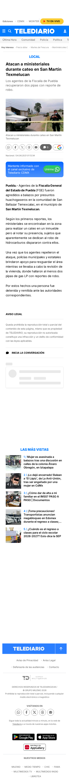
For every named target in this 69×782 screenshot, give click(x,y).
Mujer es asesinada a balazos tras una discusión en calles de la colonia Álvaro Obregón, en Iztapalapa (43, 462)
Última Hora (9, 39)
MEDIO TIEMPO (32, 766)
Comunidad (28, 39)
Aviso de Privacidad (27, 660)
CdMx (20, 21)
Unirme (49, 169)
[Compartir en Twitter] (22, 147)
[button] (58, 147)
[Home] (34, 31)
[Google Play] (23, 737)
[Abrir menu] (3, 31)
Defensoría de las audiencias (28, 667)
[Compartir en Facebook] (15, 147)
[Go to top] (61, 648)
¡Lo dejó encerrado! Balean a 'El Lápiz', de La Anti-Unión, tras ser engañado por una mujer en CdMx (43, 480)
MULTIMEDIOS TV (23, 771)
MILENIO (16, 766)
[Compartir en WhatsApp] (9, 147)
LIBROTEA (36, 776)
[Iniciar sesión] (65, 31)
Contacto (54, 667)
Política (57, 39)
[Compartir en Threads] (29, 147)
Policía (44, 39)
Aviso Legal (49, 660)
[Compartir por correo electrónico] (36, 147)
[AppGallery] (34, 747)
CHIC (47, 766)
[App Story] (47, 737)
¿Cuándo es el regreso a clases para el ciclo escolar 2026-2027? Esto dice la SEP (42, 532)
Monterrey (36, 21)
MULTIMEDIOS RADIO (47, 771)
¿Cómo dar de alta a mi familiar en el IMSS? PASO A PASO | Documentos (41, 496)
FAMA (57, 766)
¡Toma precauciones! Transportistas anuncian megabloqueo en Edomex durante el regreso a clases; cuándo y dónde (41, 518)
